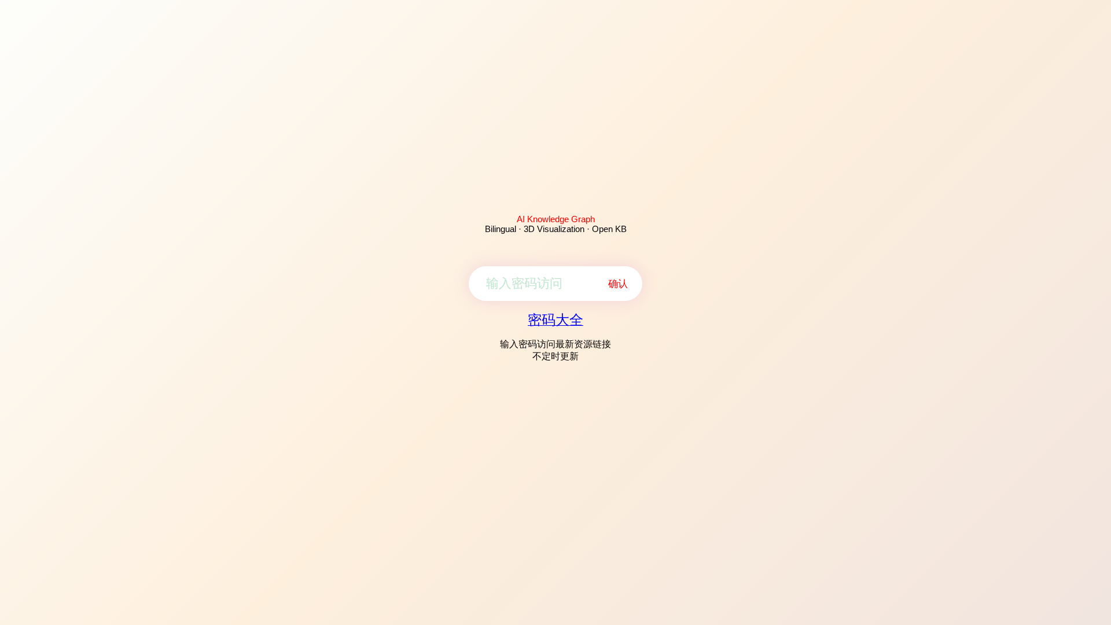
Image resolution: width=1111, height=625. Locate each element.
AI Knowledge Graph (556, 219)
